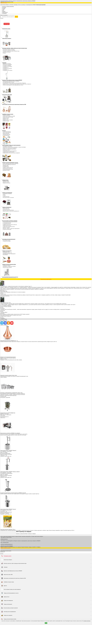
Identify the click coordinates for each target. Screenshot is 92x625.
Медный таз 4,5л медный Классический (8, 356)
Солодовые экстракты (7, 193)
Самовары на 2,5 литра (7, 66)
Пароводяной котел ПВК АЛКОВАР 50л (7, 412)
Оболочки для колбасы (7, 267)
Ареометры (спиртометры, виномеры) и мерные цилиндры (14, 147)
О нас (3, 9)
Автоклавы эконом (6, 240)
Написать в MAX (10, 1)
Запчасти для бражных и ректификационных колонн (13, 84)
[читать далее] (54, 287)
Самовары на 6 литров (7, 68)
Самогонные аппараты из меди (9, 116)
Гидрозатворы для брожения (8, 151)
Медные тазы (5, 118)
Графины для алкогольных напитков (10, 224)
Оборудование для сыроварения (9, 253)
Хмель (4, 194)
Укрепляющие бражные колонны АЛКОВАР (11, 81)
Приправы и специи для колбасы (9, 266)
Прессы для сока (6, 149)
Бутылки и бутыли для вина (8, 210)
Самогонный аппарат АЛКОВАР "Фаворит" (8, 450)
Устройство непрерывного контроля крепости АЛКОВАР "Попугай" (13, 492)
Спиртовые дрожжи (7, 131)
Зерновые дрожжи (6, 134)
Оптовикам (4, 13)
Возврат (3, 11)
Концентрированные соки (8, 169)
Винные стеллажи (6, 227)
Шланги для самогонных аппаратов (9, 148)
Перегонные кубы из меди (8, 117)
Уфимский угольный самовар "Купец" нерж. (8, 375)
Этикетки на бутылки (7, 229)
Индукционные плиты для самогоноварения (11, 152)
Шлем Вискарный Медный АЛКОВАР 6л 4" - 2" (9, 340)
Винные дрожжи (6, 133)
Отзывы (3, 8)
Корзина (1, 551)
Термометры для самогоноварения (9, 150)
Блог (3, 10)
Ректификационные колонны (8, 82)
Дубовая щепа (5, 165)
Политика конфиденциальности (6, 544)
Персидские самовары (7, 64)
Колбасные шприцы (6, 265)
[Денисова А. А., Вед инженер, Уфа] (2, 285)
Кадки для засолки (6, 182)
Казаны (4, 52)
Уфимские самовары (7, 63)
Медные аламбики (6, 115)
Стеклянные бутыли (7, 223)
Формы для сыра (6, 251)
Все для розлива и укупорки (8, 197)
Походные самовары (7, 65)
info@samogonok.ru (4, 539)
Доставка (4, 7)
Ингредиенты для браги (7, 146)
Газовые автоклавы (6, 241)
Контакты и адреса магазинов (8, 6)
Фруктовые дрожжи (7, 132)
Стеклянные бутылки (7, 222)
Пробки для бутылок (7, 225)
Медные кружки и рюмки (8, 119)
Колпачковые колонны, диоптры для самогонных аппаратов (14, 83)
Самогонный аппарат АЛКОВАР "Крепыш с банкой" (10, 471)
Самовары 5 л (5, 67)
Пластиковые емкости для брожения (10, 221)
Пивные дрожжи (6, 135)
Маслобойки (5, 254)
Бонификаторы (6, 166)
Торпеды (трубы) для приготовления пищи (11, 51)
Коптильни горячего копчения (8, 49)
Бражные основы (6, 170)
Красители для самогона (7, 168)
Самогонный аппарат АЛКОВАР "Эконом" (8, 509)
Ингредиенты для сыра (7, 252)
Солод (4, 195)
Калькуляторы (5, 12)
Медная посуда (6, 120)
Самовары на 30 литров (7, 70)
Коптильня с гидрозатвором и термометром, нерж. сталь (11, 392)
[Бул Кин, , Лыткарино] (2, 301)
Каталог (1, 552)
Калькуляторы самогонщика (46, 279)
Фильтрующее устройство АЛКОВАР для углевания (10, 433)
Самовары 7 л (5, 69)
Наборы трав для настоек (8, 167)
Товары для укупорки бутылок (9, 226)
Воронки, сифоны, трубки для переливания (11, 228)
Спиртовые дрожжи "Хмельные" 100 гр (7, 529)
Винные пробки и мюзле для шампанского (11, 211)
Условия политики (86, 620)
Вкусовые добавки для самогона (9, 164)
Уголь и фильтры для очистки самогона (10, 163)
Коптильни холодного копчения (9, 50)
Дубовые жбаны (6, 181)
